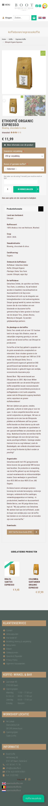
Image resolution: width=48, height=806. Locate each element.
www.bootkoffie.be (13, 787)
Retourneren (11, 645)
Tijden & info (11, 736)
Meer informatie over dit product (20, 145)
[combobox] (21, 17)
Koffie (11, 39)
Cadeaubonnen (12, 652)
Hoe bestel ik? (11, 638)
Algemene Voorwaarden (15, 663)
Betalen (9, 649)
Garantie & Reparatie (14, 656)
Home (4, 39)
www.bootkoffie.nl (13, 790)
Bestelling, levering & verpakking (18, 641)
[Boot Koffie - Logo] (24, 7)
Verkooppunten (12, 634)
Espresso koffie (21, 39)
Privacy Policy (11, 660)
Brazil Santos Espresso (9, 582)
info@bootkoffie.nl (13, 768)
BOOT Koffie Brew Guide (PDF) (20, 532)
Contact (9, 630)
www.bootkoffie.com (14, 783)
